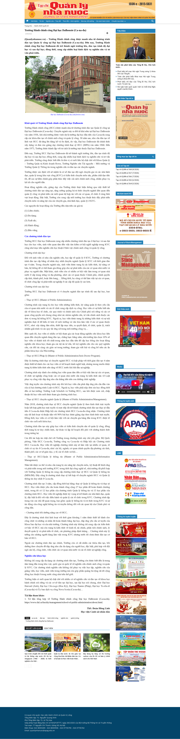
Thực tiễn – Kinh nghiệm (71, 21)
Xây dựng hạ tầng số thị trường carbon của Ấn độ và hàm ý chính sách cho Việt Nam (96, 656)
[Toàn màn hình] (152, 392)
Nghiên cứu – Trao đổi (53, 21)
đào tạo (42, 618)
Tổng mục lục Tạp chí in (127, 156)
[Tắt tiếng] (148, 392)
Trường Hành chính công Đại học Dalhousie (40, 621)
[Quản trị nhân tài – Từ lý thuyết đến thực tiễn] (135, 335)
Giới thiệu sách (123, 309)
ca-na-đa (34, 618)
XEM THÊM (48, 628)
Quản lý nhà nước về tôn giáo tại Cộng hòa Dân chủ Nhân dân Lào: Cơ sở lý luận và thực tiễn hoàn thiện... (67, 656)
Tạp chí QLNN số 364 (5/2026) (127, 184)
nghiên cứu (64, 618)
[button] (152, 21)
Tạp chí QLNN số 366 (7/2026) (127, 177)
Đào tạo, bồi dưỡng (87, 21)
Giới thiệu (34, 21)
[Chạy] (119, 392)
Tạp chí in (123, 138)
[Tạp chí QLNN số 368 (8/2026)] (135, 124)
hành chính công (53, 618)
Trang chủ (28, 26)
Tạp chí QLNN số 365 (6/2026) (127, 180)
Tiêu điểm (121, 31)
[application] (135, 383)
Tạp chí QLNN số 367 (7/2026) (127, 173)
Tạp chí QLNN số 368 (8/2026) (133, 142)
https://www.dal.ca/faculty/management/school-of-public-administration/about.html (63, 602)
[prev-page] (26, 666)
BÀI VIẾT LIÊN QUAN (33, 628)
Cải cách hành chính (103, 21)
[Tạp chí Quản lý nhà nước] (90, 9)
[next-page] (30, 666)
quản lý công (75, 618)
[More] (107, 33)
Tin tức (41, 21)
